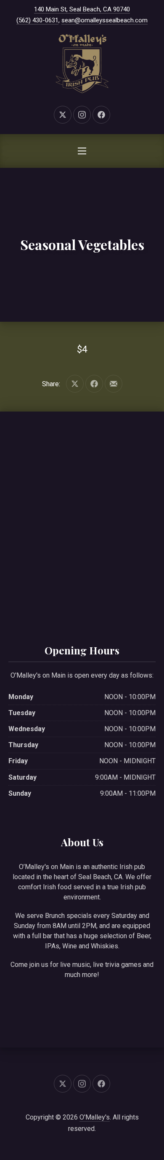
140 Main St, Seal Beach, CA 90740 (82, 9)
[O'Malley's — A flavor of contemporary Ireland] (82, 63)
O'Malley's (94, 1117)
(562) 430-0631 (37, 20)
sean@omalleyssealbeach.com (104, 20)
